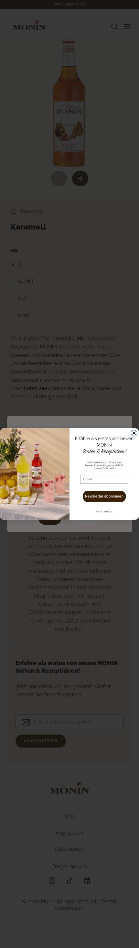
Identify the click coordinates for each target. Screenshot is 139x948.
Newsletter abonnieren (104, 496)
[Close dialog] (134, 433)
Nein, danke (104, 511)
